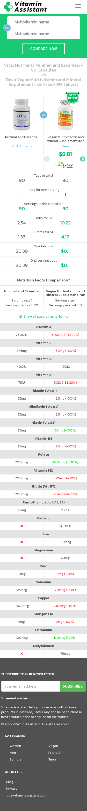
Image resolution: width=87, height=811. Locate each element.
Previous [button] (46, 158)
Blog (9, 781)
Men (13, 752)
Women (15, 745)
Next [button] (82, 158)
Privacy (11, 788)
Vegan (53, 745)
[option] (65, 158)
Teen (52, 759)
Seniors (16, 759)
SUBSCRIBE (73, 686)
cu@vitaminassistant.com (26, 795)
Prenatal (54, 752)
